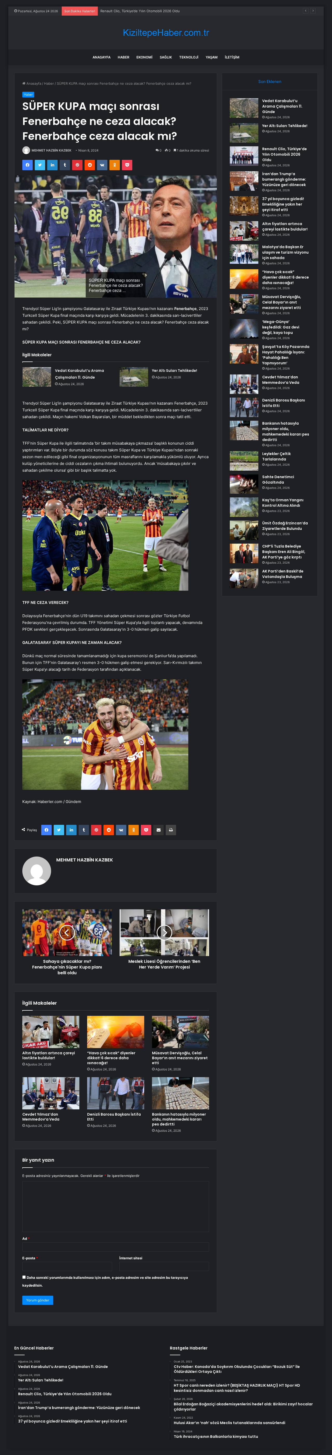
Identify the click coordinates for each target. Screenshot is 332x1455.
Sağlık (166, 57)
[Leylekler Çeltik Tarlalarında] (244, 461)
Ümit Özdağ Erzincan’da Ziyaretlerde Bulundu (285, 526)
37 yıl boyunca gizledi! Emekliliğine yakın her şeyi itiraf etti (283, 204)
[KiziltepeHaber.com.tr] (166, 32)
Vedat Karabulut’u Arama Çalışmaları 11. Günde (282, 106)
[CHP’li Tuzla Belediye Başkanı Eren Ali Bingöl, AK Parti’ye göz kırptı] (244, 553)
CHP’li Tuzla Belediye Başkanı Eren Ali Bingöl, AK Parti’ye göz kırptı (283, 552)
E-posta (30, 1258)
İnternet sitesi (130, 1258)
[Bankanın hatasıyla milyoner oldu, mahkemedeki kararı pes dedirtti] (180, 1093)
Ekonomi (144, 57)
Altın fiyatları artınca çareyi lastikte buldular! (48, 1055)
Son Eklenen (269, 81)
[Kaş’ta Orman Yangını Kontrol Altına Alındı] (244, 507)
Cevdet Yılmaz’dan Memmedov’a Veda (40, 1117)
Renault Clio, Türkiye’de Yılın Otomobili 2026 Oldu (140, 11)
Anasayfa (101, 57)
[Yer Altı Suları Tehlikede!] (134, 377)
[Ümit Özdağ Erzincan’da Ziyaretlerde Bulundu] (244, 530)
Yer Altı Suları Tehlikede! (174, 370)
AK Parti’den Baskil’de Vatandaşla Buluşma (282, 574)
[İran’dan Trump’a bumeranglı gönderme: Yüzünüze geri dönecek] (244, 181)
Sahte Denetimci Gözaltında (278, 479)
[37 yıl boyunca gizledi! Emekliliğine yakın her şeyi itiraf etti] (244, 206)
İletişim (232, 57)
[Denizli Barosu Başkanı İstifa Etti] (115, 1093)
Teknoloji (188, 57)
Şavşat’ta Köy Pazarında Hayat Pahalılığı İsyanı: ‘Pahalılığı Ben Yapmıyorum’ (285, 355)
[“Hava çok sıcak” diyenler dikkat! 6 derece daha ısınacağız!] (115, 1032)
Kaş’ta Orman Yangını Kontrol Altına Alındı (282, 502)
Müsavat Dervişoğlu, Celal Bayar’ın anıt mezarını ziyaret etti (180, 1057)
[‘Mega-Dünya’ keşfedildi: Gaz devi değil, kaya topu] (244, 329)
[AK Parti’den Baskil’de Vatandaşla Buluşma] (244, 578)
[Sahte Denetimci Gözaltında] (244, 484)
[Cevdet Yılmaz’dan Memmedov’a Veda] (50, 1093)
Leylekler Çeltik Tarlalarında (276, 456)
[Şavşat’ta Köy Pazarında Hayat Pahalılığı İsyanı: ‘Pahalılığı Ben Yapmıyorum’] (244, 354)
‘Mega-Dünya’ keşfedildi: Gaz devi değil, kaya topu (280, 327)
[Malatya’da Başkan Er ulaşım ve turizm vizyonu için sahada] (244, 254)
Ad (26, 1238)
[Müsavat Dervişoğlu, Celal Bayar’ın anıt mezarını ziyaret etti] (180, 1032)
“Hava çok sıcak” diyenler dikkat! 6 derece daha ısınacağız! (111, 1057)
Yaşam (212, 57)
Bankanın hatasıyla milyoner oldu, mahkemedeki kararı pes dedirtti (179, 1119)
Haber (123, 57)
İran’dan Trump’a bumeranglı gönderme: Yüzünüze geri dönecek (284, 179)
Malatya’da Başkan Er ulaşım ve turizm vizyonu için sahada (285, 252)
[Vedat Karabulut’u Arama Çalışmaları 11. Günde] (37, 377)
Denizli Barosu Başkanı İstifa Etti (114, 1117)
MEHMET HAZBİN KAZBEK (51, 150)
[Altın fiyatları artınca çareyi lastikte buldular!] (50, 1032)
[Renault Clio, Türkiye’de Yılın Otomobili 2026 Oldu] (244, 156)
